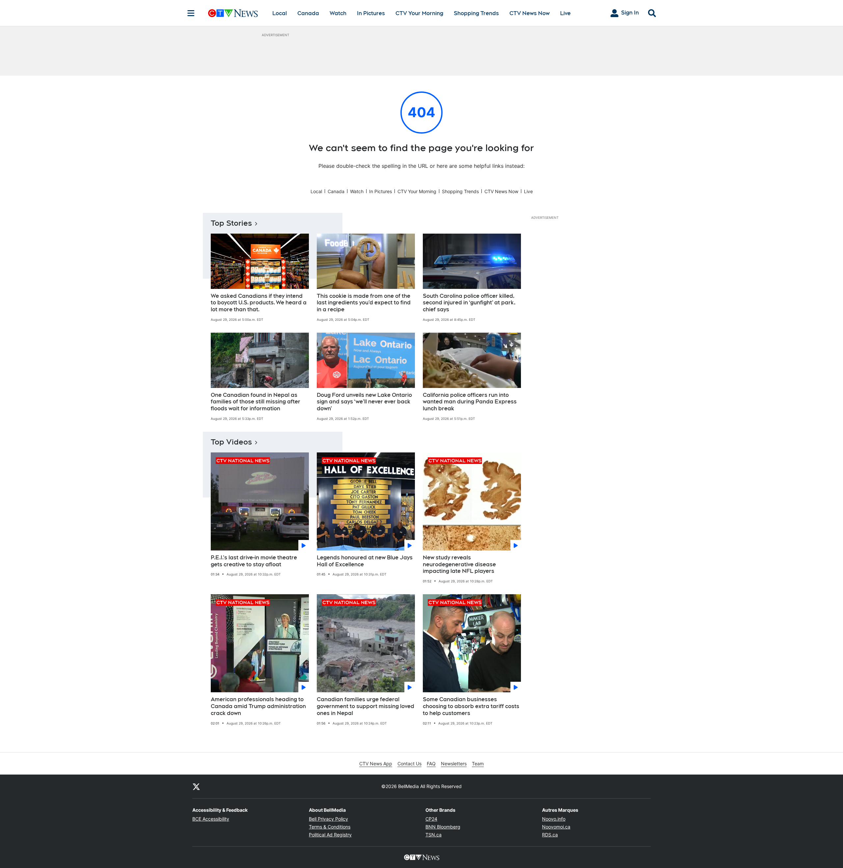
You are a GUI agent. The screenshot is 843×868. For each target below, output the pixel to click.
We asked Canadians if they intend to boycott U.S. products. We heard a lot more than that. (259, 303)
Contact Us (409, 763)
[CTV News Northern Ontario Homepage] (233, 13)
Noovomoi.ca (556, 827)
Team (478, 763)
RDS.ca (550, 834)
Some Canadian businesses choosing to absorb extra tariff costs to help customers (471, 706)
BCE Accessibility (210, 819)
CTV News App (375, 763)
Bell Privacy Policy (328, 819)
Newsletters (454, 763)
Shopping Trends (476, 13)
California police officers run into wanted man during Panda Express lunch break (470, 402)
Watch (338, 13)
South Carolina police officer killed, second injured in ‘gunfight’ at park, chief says (469, 303)
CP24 (431, 819)
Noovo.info (553, 819)
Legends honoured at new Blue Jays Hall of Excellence (365, 561)
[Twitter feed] (196, 786)
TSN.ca (433, 834)
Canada (308, 13)
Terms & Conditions (329, 827)
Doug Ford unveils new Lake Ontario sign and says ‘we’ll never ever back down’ (364, 402)
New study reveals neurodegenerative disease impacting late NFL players (459, 564)
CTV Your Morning (419, 13)
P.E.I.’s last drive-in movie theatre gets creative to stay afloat (254, 561)
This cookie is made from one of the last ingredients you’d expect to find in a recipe (364, 303)
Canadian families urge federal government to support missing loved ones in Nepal (365, 706)
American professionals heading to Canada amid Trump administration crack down (258, 706)
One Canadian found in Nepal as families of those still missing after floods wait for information (255, 402)
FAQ (431, 763)
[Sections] (191, 13)
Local (279, 13)
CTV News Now (529, 13)
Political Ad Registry (330, 834)
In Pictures (371, 13)
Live (565, 13)
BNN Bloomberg (442, 827)
